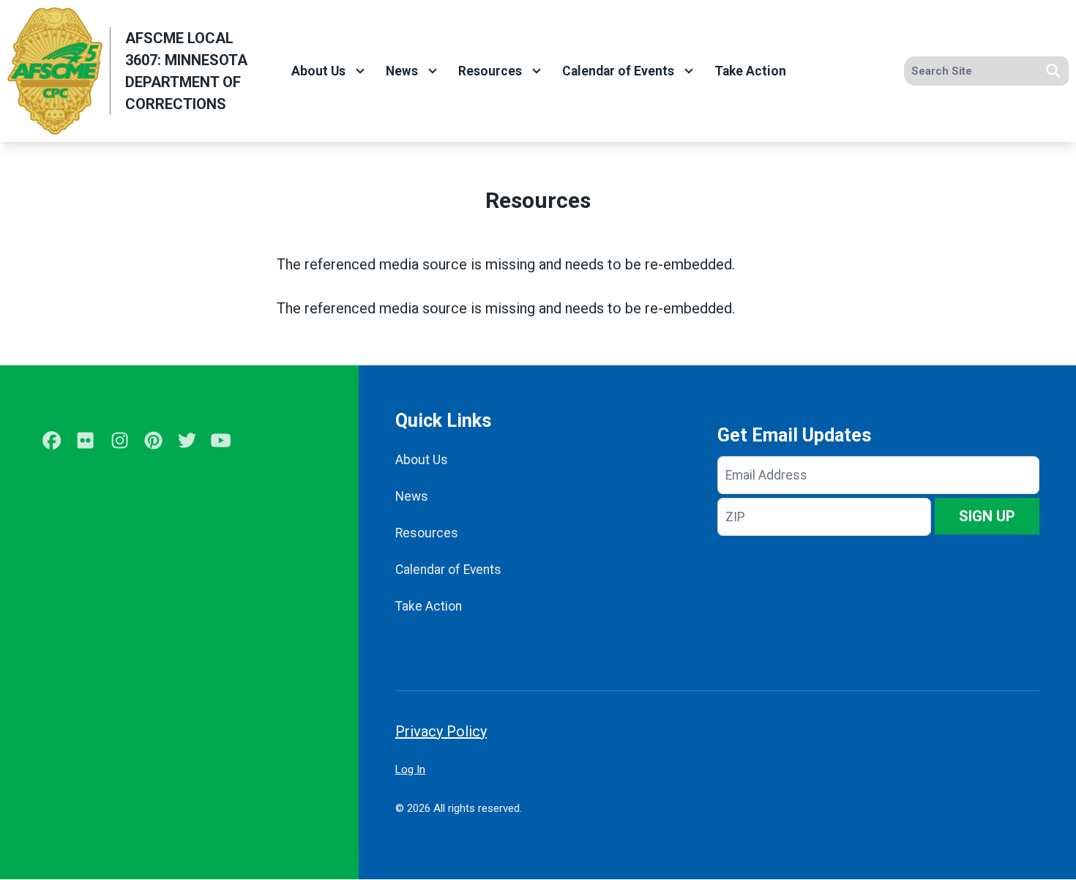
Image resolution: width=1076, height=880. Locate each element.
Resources (490, 71)
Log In (410, 769)
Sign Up (987, 516)
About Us (318, 71)
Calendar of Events (618, 71)
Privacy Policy (441, 731)
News (402, 71)
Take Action (750, 71)
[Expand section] (360, 71)
